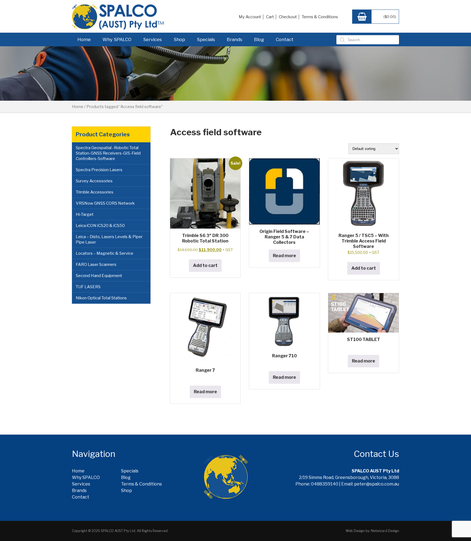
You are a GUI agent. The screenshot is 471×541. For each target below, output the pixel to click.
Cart (270, 16)
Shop (179, 39)
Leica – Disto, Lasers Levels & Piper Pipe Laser (109, 239)
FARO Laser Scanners (96, 264)
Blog (259, 39)
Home (84, 39)
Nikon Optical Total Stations (101, 298)
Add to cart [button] (205, 265)
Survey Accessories (94, 181)
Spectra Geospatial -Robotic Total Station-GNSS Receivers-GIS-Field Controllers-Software (108, 153)
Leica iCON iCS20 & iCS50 (100, 225)
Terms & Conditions (320, 16)
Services (152, 39)
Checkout (288, 16)
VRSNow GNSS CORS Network (105, 203)
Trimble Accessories (94, 192)
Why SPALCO (116, 39)
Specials (206, 39)
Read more (284, 255)
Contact (285, 39)
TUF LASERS (88, 286)
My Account (250, 16)
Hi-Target (84, 214)
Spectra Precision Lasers (99, 169)
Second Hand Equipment (99, 275)
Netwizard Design (385, 531)
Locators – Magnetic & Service (104, 253)
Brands (234, 39)
